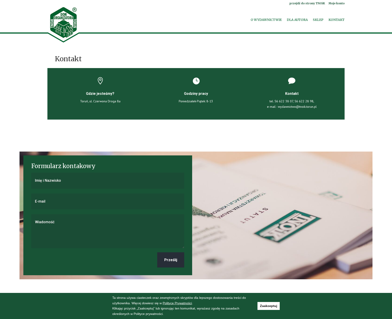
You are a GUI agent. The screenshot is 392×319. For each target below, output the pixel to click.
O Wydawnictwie (266, 20)
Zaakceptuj (268, 306)
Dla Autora (297, 20)
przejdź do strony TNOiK (307, 3)
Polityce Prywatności (177, 303)
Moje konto (336, 3)
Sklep (318, 20)
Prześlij (170, 260)
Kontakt (336, 20)
